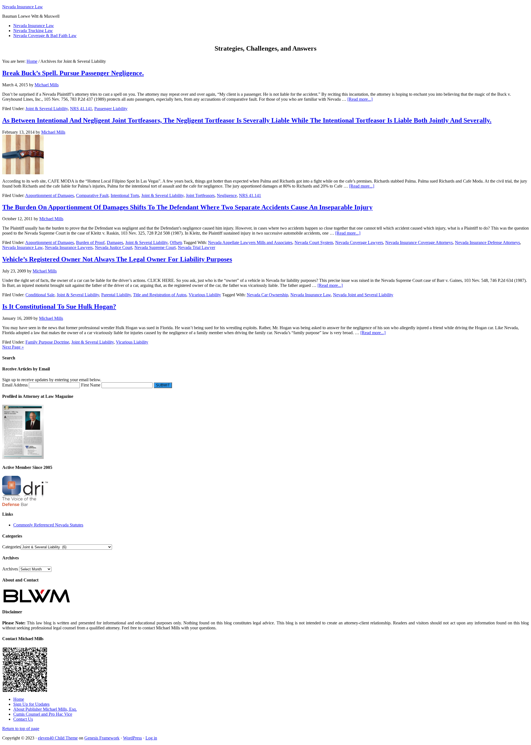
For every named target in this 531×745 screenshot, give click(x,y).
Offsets (176, 242)
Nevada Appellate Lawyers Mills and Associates (250, 242)
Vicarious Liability (205, 294)
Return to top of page (20, 728)
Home (18, 699)
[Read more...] (360, 99)
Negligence (227, 195)
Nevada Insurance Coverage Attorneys (419, 242)
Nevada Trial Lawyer (196, 247)
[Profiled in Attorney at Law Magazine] (23, 457)
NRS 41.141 (81, 108)
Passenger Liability (110, 108)
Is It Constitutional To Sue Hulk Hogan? (59, 306)
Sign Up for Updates (31, 704)
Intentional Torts (125, 195)
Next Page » (13, 347)
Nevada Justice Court (113, 247)
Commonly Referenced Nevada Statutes (48, 525)
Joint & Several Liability (46, 108)
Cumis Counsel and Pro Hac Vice (42, 714)
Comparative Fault (92, 195)
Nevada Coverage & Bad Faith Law (45, 35)
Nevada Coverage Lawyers (359, 242)
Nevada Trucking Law (33, 30)
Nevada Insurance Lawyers (69, 247)
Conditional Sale (39, 294)
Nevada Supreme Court (155, 247)
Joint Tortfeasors (200, 195)
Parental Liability (116, 294)
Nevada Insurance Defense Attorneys (487, 242)
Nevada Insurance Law (22, 6)
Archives (10, 569)
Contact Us (23, 719)
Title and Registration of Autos (159, 294)
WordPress (132, 738)
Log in (151, 738)
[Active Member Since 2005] (25, 504)
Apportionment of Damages (49, 195)
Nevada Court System (314, 242)
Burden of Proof (90, 242)
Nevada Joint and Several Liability (363, 294)
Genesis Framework (101, 738)
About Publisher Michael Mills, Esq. (45, 709)
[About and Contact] (36, 602)
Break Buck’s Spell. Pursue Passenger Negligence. (73, 73)
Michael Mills (47, 84)
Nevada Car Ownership (267, 294)
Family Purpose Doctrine (47, 342)
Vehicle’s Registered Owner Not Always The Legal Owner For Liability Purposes (117, 259)
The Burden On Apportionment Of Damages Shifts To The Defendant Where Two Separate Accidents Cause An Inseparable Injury (187, 207)
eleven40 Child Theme (58, 738)
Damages (115, 242)
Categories (11, 546)
